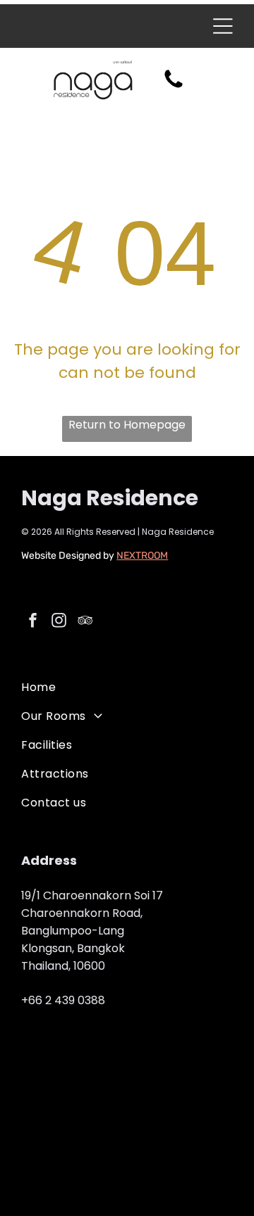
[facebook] (32, 622)
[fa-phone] (173, 87)
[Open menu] (223, 26)
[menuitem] (126, 687)
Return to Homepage (127, 425)
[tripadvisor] (84, 622)
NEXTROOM (142, 556)
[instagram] (58, 622)
